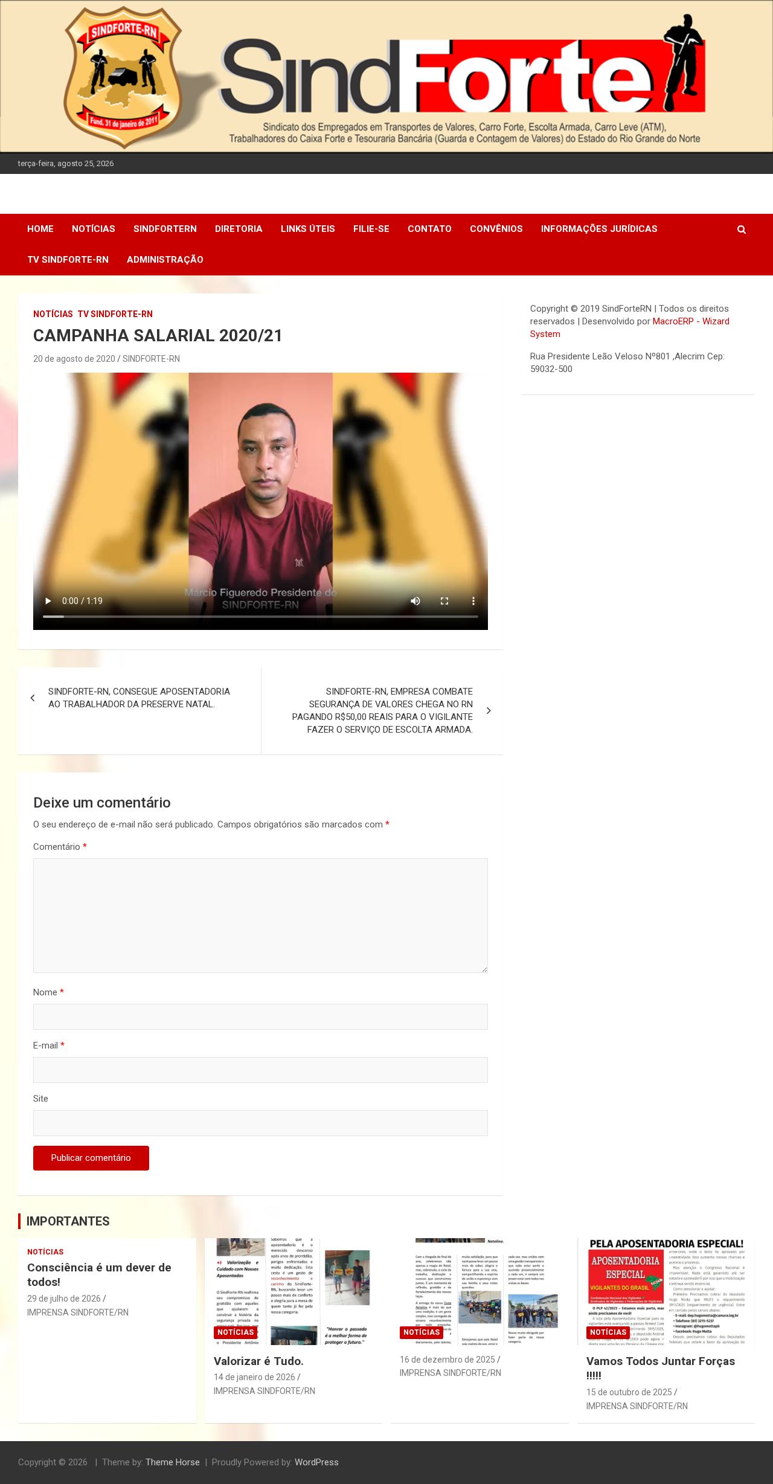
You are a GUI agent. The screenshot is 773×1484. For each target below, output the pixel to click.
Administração (165, 259)
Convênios (496, 228)
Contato (430, 228)
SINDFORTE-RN (151, 359)
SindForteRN (165, 228)
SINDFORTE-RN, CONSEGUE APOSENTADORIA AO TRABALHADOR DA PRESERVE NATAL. (139, 698)
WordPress (317, 1462)
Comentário (60, 846)
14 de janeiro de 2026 (254, 1377)
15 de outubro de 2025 (629, 1392)
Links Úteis (308, 228)
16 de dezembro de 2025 (447, 1359)
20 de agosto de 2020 (74, 359)
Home (40, 228)
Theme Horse (173, 1462)
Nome (48, 992)
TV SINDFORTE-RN (68, 259)
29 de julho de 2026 (64, 1298)
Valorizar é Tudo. (259, 1361)
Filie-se (371, 228)
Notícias (93, 228)
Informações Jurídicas (599, 228)
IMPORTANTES (68, 1221)
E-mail (49, 1045)
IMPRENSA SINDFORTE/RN (78, 1312)
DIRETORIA (239, 228)
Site (40, 1098)
